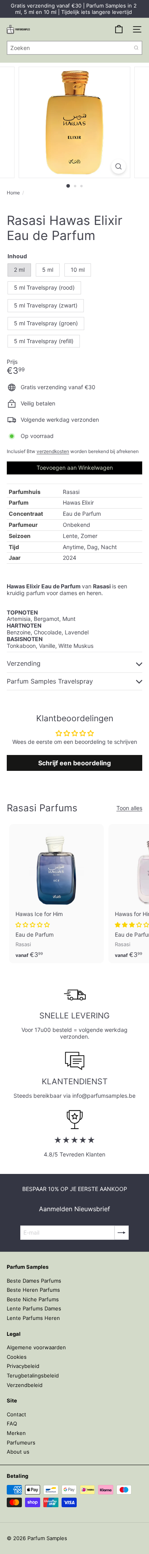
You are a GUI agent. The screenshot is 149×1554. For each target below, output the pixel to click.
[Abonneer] (121, 1233)
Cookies (17, 1357)
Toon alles (129, 808)
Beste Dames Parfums (34, 1280)
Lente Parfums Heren (33, 1318)
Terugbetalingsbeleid (33, 1375)
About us (18, 1451)
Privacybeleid (23, 1366)
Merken (16, 1433)
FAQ (12, 1423)
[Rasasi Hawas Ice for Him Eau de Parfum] (56, 893)
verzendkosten (53, 451)
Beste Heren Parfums (33, 1290)
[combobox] (74, 48)
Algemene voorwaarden (36, 1347)
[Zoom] (118, 166)
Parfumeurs (21, 1442)
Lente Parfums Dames (34, 1308)
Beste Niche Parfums (33, 1299)
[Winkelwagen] (119, 29)
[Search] (136, 48)
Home (13, 193)
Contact (16, 1414)
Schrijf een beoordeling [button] (74, 763)
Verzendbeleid (25, 1385)
